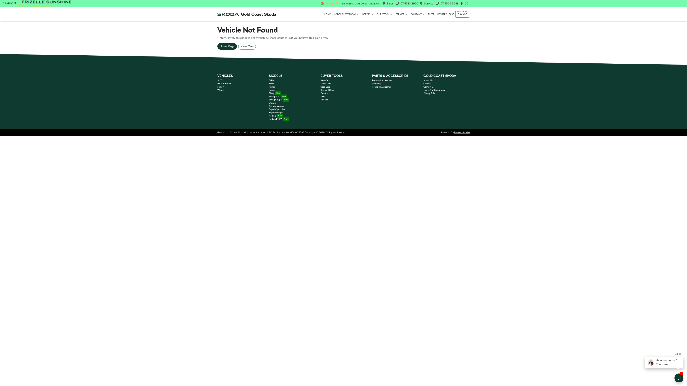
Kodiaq (272, 116)
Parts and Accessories (382, 80)
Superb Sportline (277, 109)
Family (220, 87)
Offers (366, 14)
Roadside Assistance (381, 87)
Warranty (376, 83)
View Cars (247, 46)
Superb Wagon (276, 112)
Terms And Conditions (434, 90)
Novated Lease (445, 14)
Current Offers (327, 90)
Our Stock (383, 14)
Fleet (431, 14)
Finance (462, 14)
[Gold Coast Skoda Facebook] (462, 3)
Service (428, 3)
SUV (219, 80)
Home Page (227, 46)
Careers (426, 83)
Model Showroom (344, 14)
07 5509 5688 (450, 3)
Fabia (271, 80)
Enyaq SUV (274, 96)
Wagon (220, 90)
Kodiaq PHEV (275, 119)
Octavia (272, 103)
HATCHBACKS (224, 83)
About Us (428, 80)
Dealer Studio (462, 132)
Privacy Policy (430, 93)
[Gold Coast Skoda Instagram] (467, 3)
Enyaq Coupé (275, 99)
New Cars (325, 80)
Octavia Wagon (276, 106)
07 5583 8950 (409, 3)
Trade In (324, 99)
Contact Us (428, 87)
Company (416, 14)
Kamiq (272, 87)
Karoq (272, 90)
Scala (271, 83)
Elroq (271, 93)
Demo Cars (325, 83)
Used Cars (325, 87)
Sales (390, 3)
